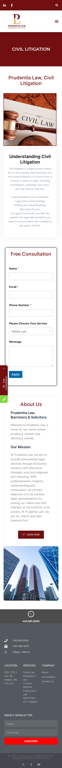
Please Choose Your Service (28, 323)
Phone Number (20, 305)
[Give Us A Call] (4, 399)
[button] (56, 5)
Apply (16, 374)
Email (13, 286)
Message (15, 341)
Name (14, 268)
